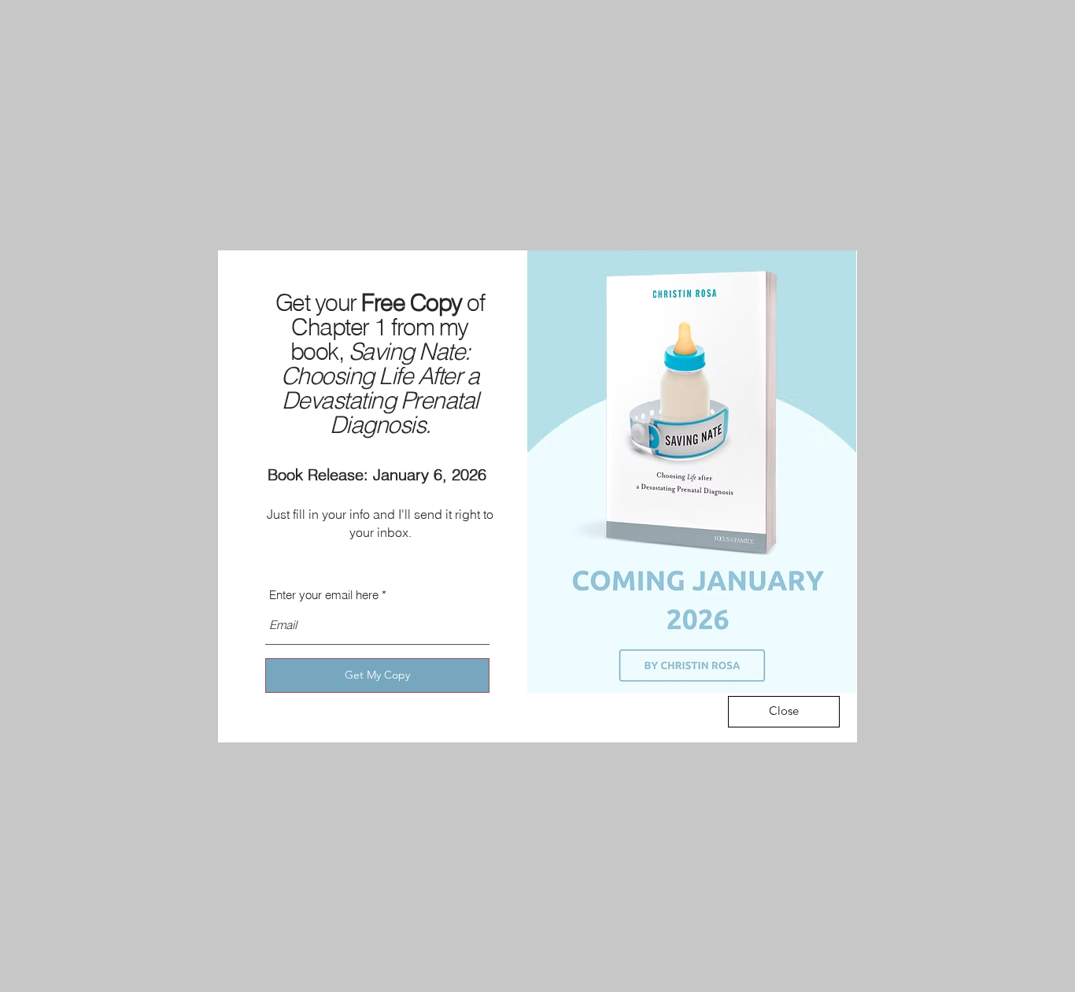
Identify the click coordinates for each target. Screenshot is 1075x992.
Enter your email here (324, 595)
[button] (784, 711)
